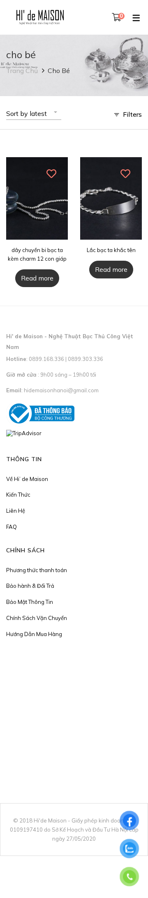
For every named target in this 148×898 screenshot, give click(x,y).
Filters (132, 114)
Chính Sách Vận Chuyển (36, 618)
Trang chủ (22, 70)
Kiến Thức (18, 494)
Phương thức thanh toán (36, 570)
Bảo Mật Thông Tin (29, 602)
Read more (37, 278)
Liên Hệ (15, 510)
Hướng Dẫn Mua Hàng (34, 634)
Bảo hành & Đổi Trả (30, 585)
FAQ (11, 526)
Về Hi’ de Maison (27, 479)
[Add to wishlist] (52, 173)
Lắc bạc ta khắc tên (111, 250)
